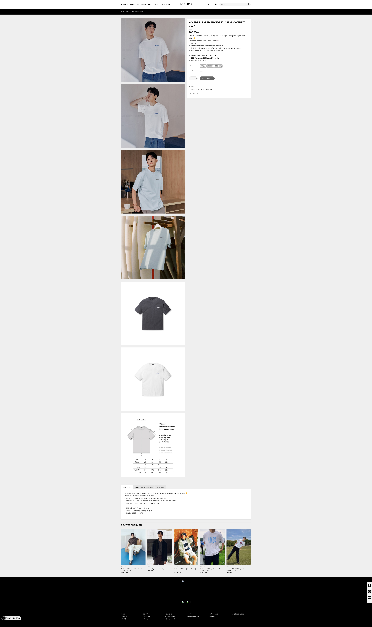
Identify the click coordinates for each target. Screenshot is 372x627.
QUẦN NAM (134, 4)
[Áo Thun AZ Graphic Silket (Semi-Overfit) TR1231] (133, 547)
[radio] (203, 66)
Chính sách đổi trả (193, 617)
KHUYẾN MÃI (166, 4)
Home (122, 11)
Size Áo (191, 65)
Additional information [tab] (144, 487)
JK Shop (186, 4)
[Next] (250, 553)
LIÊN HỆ (208, 4)
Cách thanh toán (171, 619)
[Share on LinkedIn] (197, 93)
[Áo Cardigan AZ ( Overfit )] (159, 547)
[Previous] (121, 553)
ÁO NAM (124, 4)
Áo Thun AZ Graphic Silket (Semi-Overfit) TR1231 (131, 570)
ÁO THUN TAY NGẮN (137, 11)
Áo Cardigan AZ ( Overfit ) (155, 569)
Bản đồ (212, 617)
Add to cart (207, 78)
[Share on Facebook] (190, 93)
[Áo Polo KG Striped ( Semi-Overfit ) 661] (186, 547)
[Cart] (216, 4)
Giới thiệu (124, 617)
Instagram (369, 594)
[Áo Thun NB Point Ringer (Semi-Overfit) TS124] (238, 547)
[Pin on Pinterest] (194, 93)
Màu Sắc (191, 71)
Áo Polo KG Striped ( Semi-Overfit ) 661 (185, 570)
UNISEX (157, 4)
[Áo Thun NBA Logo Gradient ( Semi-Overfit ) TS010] (212, 547)
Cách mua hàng (170, 617)
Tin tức (146, 619)
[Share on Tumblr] (201, 93)
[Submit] (249, 4)
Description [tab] (127, 487)
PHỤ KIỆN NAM (146, 4)
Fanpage (369, 587)
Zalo (369, 600)
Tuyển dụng (147, 617)
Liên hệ (124, 619)
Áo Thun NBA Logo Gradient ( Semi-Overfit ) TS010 (211, 570)
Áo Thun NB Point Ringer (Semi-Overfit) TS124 (236, 570)
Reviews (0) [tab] (160, 487)
